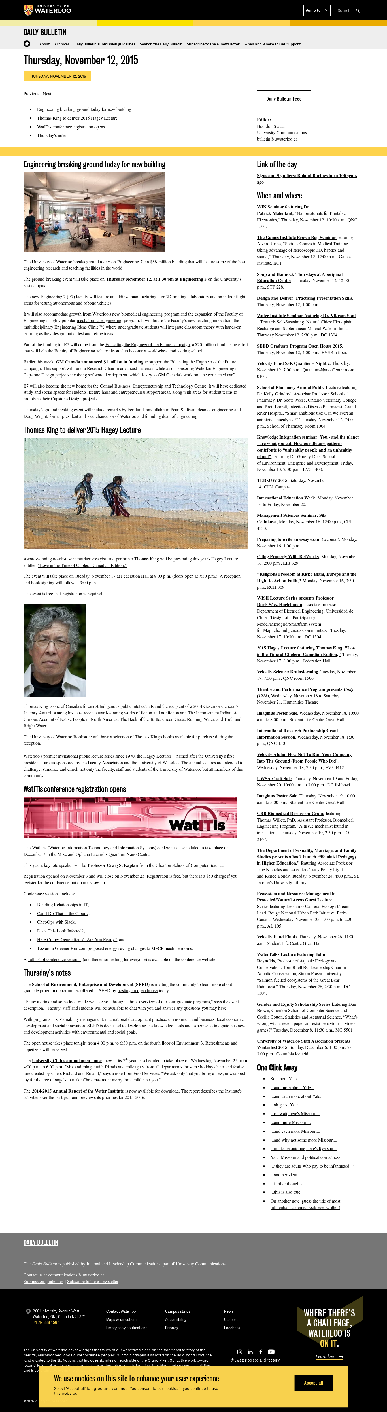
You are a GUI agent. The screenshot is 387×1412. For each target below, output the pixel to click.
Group (318, 813)
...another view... (285, 1175)
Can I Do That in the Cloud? (62, 913)
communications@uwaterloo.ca (76, 1275)
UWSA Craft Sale (274, 778)
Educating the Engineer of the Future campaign (147, 344)
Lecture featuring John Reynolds (291, 957)
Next (47, 93)
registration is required (82, 593)
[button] (317, 10)
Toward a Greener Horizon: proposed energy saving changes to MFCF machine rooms (114, 948)
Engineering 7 (130, 261)
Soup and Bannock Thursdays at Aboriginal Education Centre (300, 277)
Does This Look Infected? (60, 930)
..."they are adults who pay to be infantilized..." (313, 1166)
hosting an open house (138, 990)
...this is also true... (287, 1192)
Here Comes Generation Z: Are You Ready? (77, 939)
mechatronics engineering (99, 320)
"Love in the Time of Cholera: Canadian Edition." (82, 565)
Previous (31, 93)
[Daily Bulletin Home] (27, 43)
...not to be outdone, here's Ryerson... (304, 1148)
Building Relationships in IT (62, 904)
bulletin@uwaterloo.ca (277, 139)
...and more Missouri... (291, 1122)
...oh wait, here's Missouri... (295, 1113)
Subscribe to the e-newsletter (92, 1281)
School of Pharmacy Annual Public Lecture (299, 387)
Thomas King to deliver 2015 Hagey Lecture (77, 118)
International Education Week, (286, 497)
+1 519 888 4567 (46, 1322)
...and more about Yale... (292, 1087)
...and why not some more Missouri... (304, 1140)
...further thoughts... (288, 1183)
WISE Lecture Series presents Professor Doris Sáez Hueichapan (295, 600)
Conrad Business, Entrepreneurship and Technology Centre (153, 386)
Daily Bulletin (41, 1242)
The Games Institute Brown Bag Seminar (297, 237)
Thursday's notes (52, 135)
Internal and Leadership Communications (123, 1264)
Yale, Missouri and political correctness (305, 1157)
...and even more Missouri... (295, 1131)
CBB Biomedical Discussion (284, 813)
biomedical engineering (142, 314)
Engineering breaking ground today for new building (84, 109)
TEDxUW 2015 (272, 480)
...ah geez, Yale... (286, 1105)
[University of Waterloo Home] (48, 10)
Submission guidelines (43, 1281)
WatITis (39, 847)
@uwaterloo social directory (255, 1360)
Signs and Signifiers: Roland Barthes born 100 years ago (307, 178)
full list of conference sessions (54, 959)
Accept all (313, 1383)
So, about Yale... (285, 1078)
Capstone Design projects (74, 398)
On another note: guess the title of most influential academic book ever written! (305, 1204)
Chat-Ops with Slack (56, 922)
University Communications (201, 1264)
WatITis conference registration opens (71, 127)
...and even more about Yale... (297, 1096)
